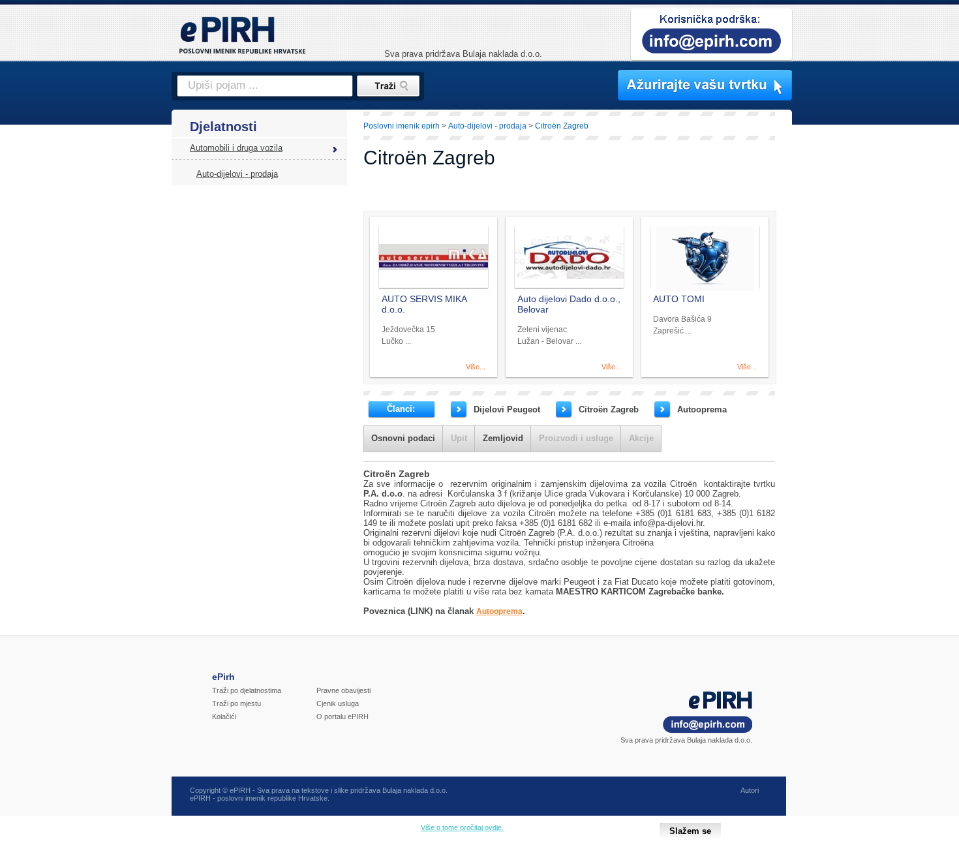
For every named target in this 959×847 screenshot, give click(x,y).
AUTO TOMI (679, 299)
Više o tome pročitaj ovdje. (462, 827)
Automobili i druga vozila (236, 148)
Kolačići (224, 716)
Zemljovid (503, 438)
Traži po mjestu (236, 703)
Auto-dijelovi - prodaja (237, 174)
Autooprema (702, 409)
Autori (749, 790)
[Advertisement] (849, 336)
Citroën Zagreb (609, 409)
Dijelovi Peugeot (507, 409)
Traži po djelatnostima (246, 690)
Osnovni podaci (403, 438)
